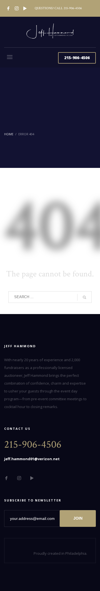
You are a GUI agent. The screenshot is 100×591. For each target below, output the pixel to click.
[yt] (25, 8)
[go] (84, 297)
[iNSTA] (16, 8)
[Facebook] (8, 8)
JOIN (77, 518)
